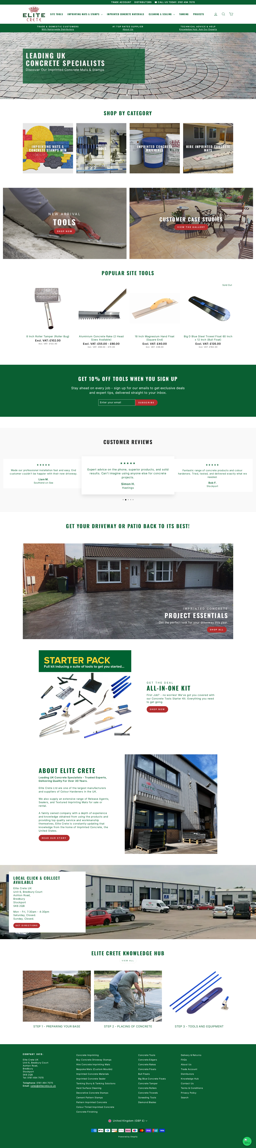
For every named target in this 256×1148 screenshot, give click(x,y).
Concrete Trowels (148, 1092)
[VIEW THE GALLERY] (191, 223)
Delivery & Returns (191, 1055)
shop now (157, 709)
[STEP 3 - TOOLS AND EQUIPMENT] (199, 996)
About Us (186, 1064)
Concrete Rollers (147, 1088)
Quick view (48, 330)
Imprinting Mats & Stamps (83, 14)
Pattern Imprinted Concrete (91, 1102)
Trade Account (189, 1069)
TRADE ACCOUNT (121, 2)
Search (185, 1097)
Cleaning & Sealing (161, 14)
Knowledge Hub (190, 1078)
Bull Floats (144, 1074)
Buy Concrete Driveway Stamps (94, 1059)
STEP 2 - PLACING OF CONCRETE (128, 1026)
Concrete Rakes (147, 1064)
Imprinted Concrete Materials (125, 14)
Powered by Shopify (127, 1137)
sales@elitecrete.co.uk (43, 1086)
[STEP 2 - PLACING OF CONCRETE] (128, 996)
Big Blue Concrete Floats (152, 1078)
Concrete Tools (146, 1055)
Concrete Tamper (148, 1083)
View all (128, 960)
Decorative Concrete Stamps (92, 1092)
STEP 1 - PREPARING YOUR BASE (56, 1026)
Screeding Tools (147, 1097)
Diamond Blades (147, 1102)
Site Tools (56, 14)
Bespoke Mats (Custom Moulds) (94, 1069)
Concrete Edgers (147, 1059)
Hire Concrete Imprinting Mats (93, 1064)
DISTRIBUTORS (143, 2)
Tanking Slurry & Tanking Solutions (96, 1083)
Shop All (217, 629)
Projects (198, 14)
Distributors (187, 1074)
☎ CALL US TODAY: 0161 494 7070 (175, 2)
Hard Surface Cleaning (89, 1088)
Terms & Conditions (192, 1088)
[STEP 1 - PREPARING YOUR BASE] (57, 996)
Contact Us (187, 1083)
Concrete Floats (147, 1069)
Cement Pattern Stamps (89, 1097)
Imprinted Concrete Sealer (91, 1078)
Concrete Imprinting (87, 1055)
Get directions (27, 925)
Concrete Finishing (87, 1111)
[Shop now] (65, 223)
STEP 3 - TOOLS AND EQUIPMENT (199, 1026)
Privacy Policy (188, 1092)
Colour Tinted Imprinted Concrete (95, 1107)
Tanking (184, 14)
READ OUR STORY (54, 838)
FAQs (184, 1059)
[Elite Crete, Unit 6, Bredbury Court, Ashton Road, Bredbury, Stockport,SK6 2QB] (128, 902)
